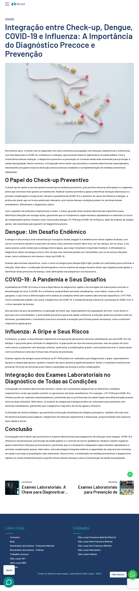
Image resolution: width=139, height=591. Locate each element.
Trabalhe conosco (19, 554)
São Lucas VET (18, 558)
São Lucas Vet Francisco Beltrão (95, 545)
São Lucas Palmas (87, 554)
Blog (12, 541)
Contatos (15, 537)
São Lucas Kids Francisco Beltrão (95, 541)
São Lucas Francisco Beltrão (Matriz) (97, 537)
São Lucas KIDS (18, 562)
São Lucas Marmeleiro (89, 549)
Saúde (9, 19)
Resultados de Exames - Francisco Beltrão (32, 545)
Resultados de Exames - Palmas (27, 549)
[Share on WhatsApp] (130, 474)
